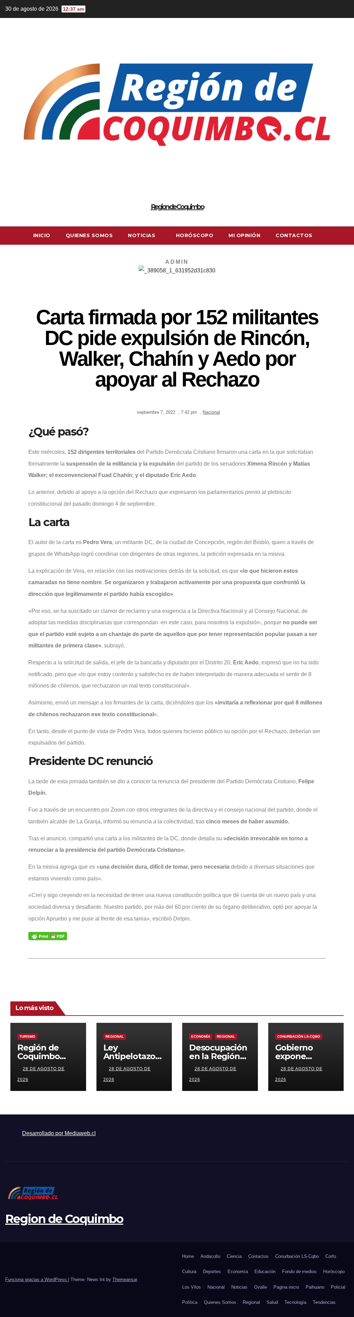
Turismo (27, 1036)
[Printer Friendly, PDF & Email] (47, 935)
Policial (338, 1287)
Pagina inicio (286, 1287)
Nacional (211, 412)
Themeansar (124, 1279)
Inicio (41, 235)
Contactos (294, 235)
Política (189, 1302)
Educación (265, 1271)
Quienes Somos (89, 235)
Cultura (189, 1271)
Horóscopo (195, 235)
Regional (114, 1036)
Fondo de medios (299, 1271)
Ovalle (260, 1287)
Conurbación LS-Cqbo (298, 1036)
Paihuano (315, 1287)
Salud (272, 1302)
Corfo (330, 1256)
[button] (344, 235)
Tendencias (324, 1302)
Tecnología (295, 1302)
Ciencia (234, 1256)
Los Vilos (191, 1287)
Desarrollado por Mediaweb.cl (59, 1133)
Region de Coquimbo (177, 207)
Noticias (142, 235)
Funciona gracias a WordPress (36, 1279)
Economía (200, 1036)
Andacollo (210, 1256)
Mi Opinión (244, 235)
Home (188, 1256)
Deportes (212, 1271)
